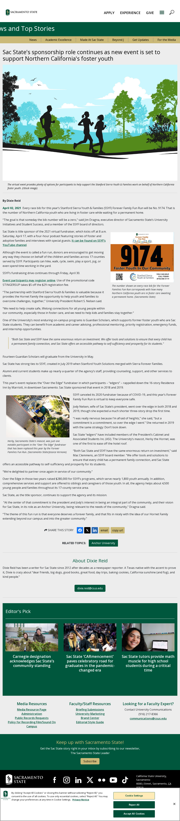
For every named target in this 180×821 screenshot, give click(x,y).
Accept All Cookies (134, 813)
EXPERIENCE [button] (130, 12)
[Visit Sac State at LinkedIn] (78, 780)
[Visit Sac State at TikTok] (125, 780)
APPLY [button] (109, 12)
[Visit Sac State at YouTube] (113, 780)
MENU (166, 12)
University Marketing (90, 714)
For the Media (167, 40)
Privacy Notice (80, 799)
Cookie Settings (134, 795)
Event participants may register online (29, 280)
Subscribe (90, 761)
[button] (35, 12)
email (104, 530)
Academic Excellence (58, 40)
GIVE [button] (150, 12)
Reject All (134, 804)
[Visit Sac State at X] (90, 780)
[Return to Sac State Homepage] (25, 779)
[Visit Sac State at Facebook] (55, 780)
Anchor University (103, 543)
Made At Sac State (92, 40)
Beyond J (118, 40)
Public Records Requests (32, 718)
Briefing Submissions (90, 709)
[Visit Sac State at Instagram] (66, 780)
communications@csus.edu (148, 718)
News (33, 40)
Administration (31, 714)
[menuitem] (109, 12)
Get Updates (141, 40)
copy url (117, 530)
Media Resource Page (31, 709)
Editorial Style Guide (90, 722)
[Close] (174, 804)
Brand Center (90, 718)
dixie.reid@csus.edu (90, 588)
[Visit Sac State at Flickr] (101, 780)
